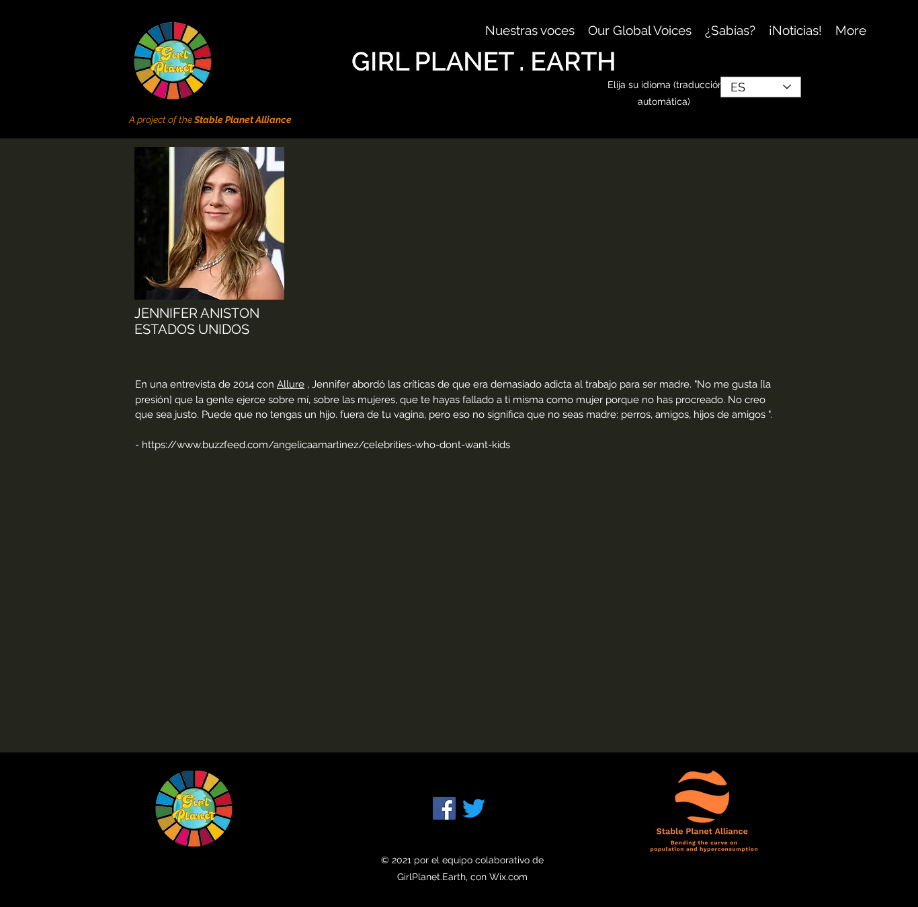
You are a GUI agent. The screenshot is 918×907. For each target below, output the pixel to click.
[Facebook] (444, 808)
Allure (290, 384)
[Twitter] (473, 808)
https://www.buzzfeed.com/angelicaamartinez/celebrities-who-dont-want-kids (326, 445)
